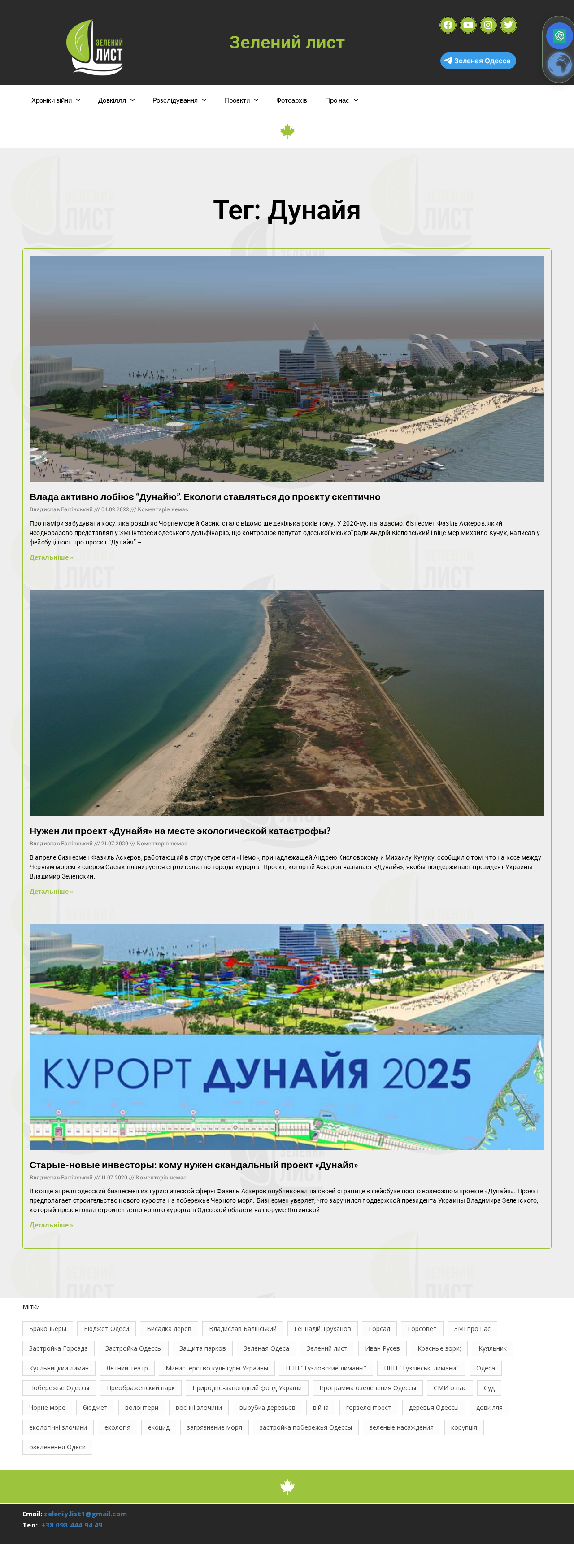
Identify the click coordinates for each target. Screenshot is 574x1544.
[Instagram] (488, 25)
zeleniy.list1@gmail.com (85, 1513)
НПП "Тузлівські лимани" (421, 1368)
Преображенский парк (141, 1387)
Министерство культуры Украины (216, 1368)
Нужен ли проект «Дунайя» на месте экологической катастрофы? (180, 830)
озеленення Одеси (57, 1447)
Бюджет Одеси (106, 1328)
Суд (489, 1387)
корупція (464, 1427)
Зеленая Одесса (482, 61)
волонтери (141, 1407)
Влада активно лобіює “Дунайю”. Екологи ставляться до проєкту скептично (205, 496)
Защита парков (202, 1348)
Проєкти (237, 100)
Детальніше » (51, 557)
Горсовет (422, 1328)
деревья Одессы (434, 1407)
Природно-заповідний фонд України (247, 1387)
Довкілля (112, 100)
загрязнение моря (214, 1427)
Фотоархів (291, 100)
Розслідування (175, 100)
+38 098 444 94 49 (71, 1524)
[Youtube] (468, 25)
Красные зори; (439, 1348)
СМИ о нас (450, 1387)
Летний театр (127, 1368)
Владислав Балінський (243, 1328)
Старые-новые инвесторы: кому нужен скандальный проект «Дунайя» (194, 1164)
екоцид (159, 1427)
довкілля (489, 1407)
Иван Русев (382, 1348)
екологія (117, 1427)
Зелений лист (327, 1348)
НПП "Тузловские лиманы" (326, 1368)
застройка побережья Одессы (306, 1427)
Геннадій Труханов (322, 1328)
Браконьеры (47, 1328)
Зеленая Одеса (266, 1348)
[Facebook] (448, 25)
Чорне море (47, 1407)
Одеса (485, 1368)
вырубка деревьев (267, 1407)
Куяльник (492, 1348)
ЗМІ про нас (472, 1328)
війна (321, 1407)
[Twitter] (508, 25)
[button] (559, 35)
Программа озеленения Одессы (367, 1387)
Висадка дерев (169, 1328)
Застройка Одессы (133, 1348)
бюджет (95, 1407)
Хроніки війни (51, 100)
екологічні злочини (58, 1427)
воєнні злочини (199, 1407)
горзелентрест (368, 1407)
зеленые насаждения (402, 1427)
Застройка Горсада (58, 1348)
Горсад (379, 1328)
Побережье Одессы (59, 1387)
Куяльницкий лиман (59, 1368)
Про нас (337, 100)
